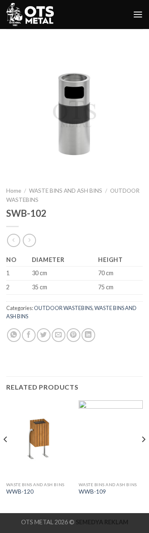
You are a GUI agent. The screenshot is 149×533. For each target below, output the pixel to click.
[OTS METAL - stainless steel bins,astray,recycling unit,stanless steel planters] (30, 14)
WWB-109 (92, 491)
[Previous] (6, 456)
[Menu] (138, 14)
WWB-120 (20, 491)
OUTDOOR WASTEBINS (63, 308)
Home (13, 190)
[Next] (143, 456)
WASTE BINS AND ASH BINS (65, 190)
